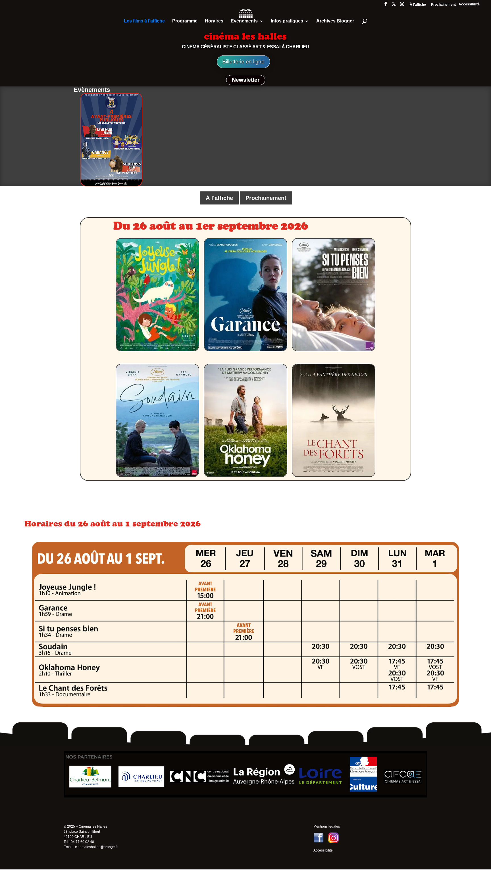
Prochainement (443, 5)
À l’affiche (418, 5)
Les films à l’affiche (144, 21)
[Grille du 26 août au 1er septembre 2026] (245, 705)
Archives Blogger (335, 21)
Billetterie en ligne (243, 62)
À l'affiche (219, 198)
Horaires (214, 21)
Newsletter (245, 80)
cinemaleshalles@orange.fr (96, 847)
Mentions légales (326, 826)
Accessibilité (469, 4)
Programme (184, 21)
